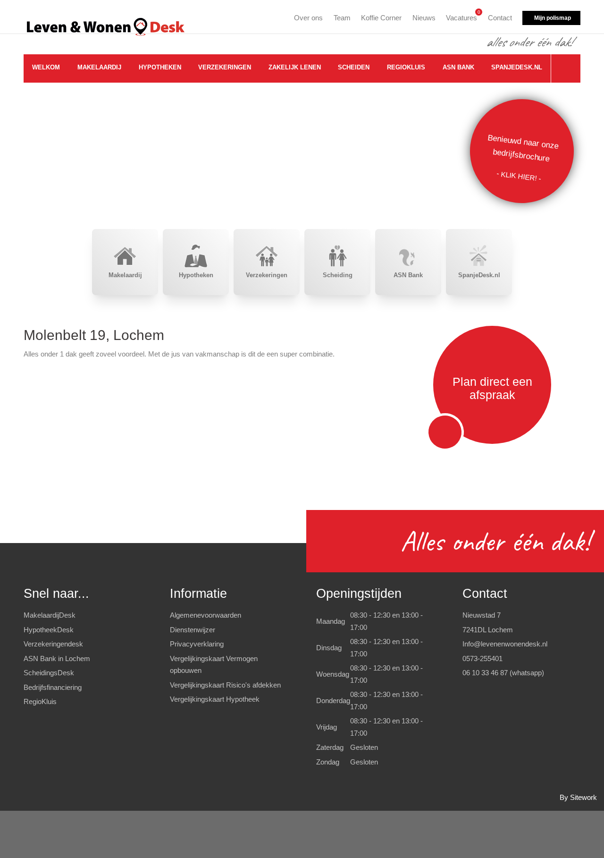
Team (342, 18)
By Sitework (578, 797)
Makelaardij (99, 67)
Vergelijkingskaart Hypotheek (215, 699)
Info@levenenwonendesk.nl (504, 644)
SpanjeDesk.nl (516, 67)
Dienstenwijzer (192, 630)
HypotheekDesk (49, 630)
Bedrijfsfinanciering (53, 687)
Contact (500, 18)
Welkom (46, 67)
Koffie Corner (381, 18)
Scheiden (353, 67)
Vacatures (461, 16)
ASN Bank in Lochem (57, 658)
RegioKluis (406, 67)
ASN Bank (458, 67)
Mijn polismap (552, 18)
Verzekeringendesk (53, 644)
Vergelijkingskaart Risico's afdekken (225, 685)
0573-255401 (482, 658)
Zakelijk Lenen (294, 67)
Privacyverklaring (197, 644)
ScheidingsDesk (49, 673)
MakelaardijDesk (50, 615)
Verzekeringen (224, 67)
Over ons (308, 18)
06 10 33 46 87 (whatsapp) (503, 673)
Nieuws (424, 18)
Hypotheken (160, 67)
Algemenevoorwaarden (205, 615)
